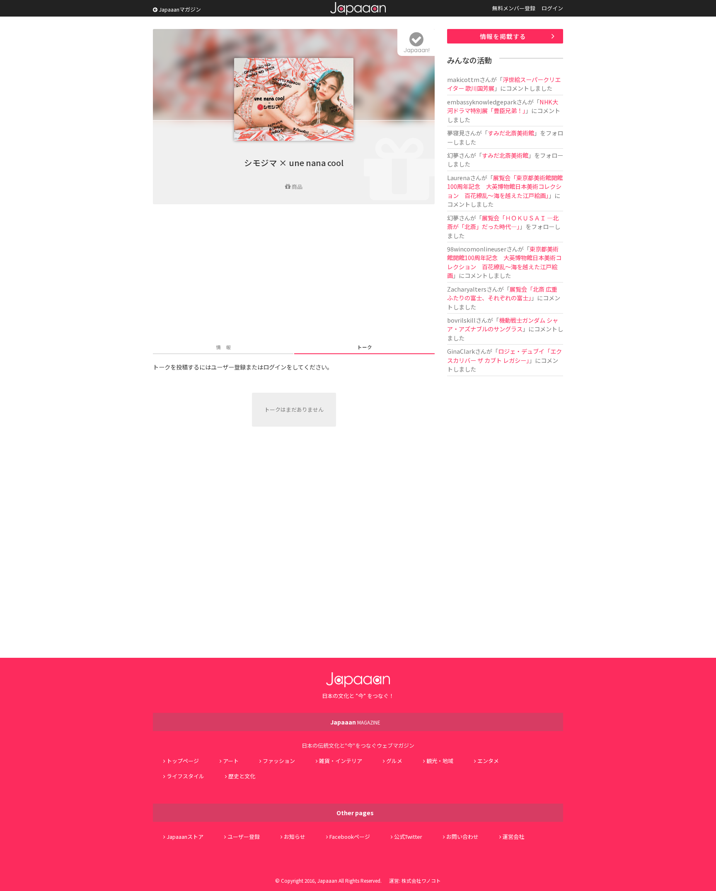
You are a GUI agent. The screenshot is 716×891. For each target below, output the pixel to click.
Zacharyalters (466, 289)
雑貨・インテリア (340, 761)
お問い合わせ (462, 836)
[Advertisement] (294, 275)
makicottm (463, 79)
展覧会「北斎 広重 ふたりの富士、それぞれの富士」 (505, 293)
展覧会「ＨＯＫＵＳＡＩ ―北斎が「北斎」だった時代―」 (503, 222)
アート (231, 761)
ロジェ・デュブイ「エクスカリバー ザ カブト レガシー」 (504, 355)
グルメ (394, 761)
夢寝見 (455, 132)
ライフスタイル (185, 776)
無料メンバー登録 (513, 8)
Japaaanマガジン (179, 9)
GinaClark (461, 351)
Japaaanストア (185, 836)
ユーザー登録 (243, 836)
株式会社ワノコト (421, 880)
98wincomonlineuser (476, 248)
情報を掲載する (503, 36)
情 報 (223, 346)
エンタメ (488, 761)
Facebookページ (349, 836)
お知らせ (294, 836)
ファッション (279, 761)
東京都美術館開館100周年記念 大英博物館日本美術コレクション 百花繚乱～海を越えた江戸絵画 (504, 262)
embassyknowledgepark (481, 101)
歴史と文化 (241, 776)
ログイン (552, 8)
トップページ (183, 761)
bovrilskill (461, 320)
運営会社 (513, 836)
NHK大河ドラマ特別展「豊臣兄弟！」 (502, 106)
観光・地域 (439, 761)
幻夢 (453, 155)
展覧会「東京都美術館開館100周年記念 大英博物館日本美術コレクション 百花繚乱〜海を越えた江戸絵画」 (505, 186)
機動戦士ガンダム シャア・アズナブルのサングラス (502, 324)
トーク (364, 346)
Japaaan (358, 8)
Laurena (458, 177)
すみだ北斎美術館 (511, 132)
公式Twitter (408, 836)
